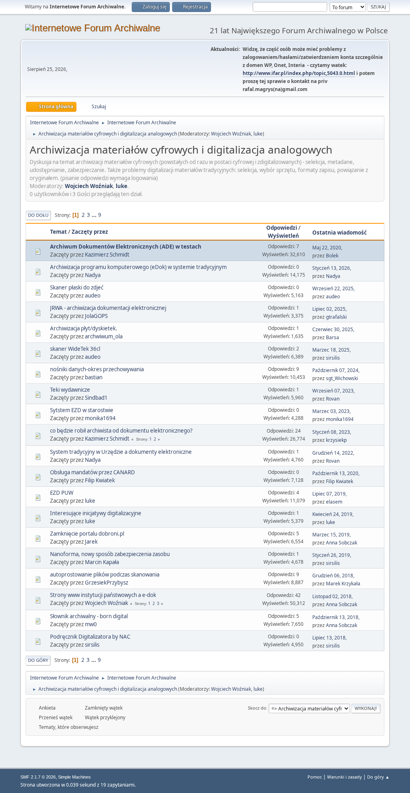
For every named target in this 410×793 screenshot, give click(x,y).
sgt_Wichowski (342, 378)
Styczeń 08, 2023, (331, 432)
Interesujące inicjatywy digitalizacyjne (95, 513)
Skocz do (257, 708)
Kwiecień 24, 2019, (333, 514)
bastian (93, 377)
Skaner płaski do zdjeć (76, 287)
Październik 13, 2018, (336, 617)
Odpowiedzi (281, 227)
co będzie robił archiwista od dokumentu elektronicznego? (121, 430)
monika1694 (100, 418)
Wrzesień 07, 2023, (333, 390)
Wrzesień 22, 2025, (333, 288)
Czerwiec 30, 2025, (333, 329)
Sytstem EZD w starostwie (81, 410)
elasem (334, 501)
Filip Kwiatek (100, 480)
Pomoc (315, 777)
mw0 (91, 624)
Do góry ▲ (378, 777)
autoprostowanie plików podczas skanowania (104, 574)
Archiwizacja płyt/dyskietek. (83, 328)
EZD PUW (61, 492)
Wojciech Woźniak (231, 133)
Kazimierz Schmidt (107, 254)
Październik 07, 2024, (336, 370)
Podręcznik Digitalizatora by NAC (90, 636)
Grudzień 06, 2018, (333, 575)
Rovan (333, 398)
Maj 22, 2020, (327, 247)
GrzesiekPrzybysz (106, 582)
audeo (92, 295)
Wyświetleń (283, 235)
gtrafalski (336, 317)
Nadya (92, 275)
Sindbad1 (96, 397)
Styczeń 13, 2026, (331, 268)
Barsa (332, 337)
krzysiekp (336, 440)
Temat (58, 231)
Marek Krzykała (343, 583)
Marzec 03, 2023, (331, 411)
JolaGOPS (96, 316)
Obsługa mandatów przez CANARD (92, 472)
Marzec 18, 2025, (331, 349)
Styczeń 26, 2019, (331, 555)
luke (258, 133)
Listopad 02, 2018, (332, 596)
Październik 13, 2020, (336, 473)
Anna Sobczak (341, 542)
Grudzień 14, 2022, (333, 452)
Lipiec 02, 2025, (329, 308)
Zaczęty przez (90, 231)
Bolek (332, 255)
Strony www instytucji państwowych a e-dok (103, 595)
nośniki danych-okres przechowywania (97, 369)
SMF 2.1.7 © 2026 (38, 777)
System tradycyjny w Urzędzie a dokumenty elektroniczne (121, 451)
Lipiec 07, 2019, (329, 493)
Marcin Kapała (102, 562)
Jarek (91, 541)
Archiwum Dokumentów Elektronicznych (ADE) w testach (125, 246)
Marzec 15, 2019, (331, 534)
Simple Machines (74, 777)
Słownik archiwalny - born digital (89, 616)
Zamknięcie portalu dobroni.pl (87, 533)
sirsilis (333, 357)
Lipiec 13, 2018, (329, 637)
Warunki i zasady (344, 777)
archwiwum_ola (104, 336)
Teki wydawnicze (70, 389)
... (95, 214)
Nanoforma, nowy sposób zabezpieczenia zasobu (110, 554)
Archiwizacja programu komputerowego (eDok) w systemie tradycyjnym (138, 267)
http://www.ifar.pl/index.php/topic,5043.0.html (299, 73)
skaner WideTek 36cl (75, 348)
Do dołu (38, 215)
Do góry (38, 660)
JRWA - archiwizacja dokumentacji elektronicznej (108, 308)
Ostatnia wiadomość (339, 232)
